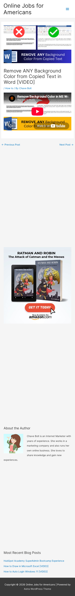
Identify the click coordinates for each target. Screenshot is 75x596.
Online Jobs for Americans (23, 9)
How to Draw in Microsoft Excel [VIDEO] (26, 566)
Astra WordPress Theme (37, 589)
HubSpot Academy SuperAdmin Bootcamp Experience (34, 560)
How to (9, 88)
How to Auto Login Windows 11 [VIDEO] (26, 571)
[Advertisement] (37, 198)
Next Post (66, 144)
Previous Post (11, 144)
